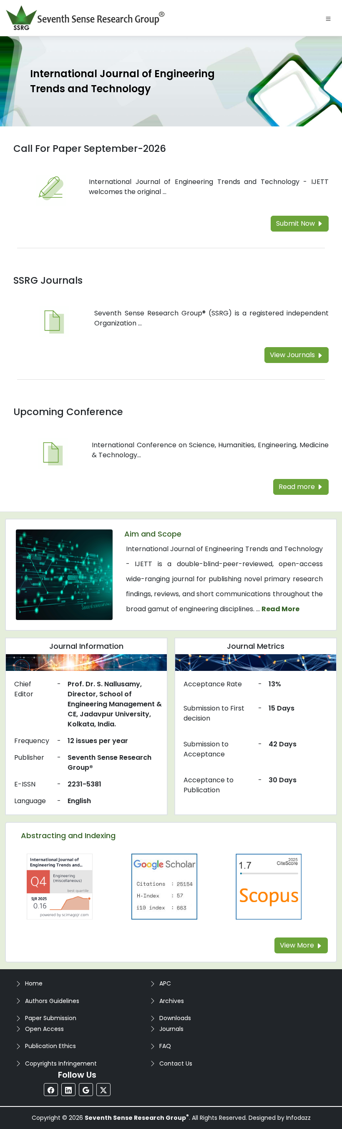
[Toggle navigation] (328, 18)
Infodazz (298, 1118)
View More (298, 945)
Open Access (44, 1029)
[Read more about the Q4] (59, 886)
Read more (298, 486)
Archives (171, 1001)
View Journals (293, 355)
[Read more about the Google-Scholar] (164, 886)
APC (165, 983)
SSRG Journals (48, 280)
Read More (280, 609)
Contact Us (175, 1063)
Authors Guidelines (52, 1001)
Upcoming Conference (68, 411)
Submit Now (296, 223)
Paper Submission (50, 1018)
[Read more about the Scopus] (268, 886)
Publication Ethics (50, 1046)
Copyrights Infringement (61, 1063)
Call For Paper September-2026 (89, 148)
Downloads (175, 1018)
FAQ (165, 1046)
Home (34, 983)
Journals (171, 1029)
